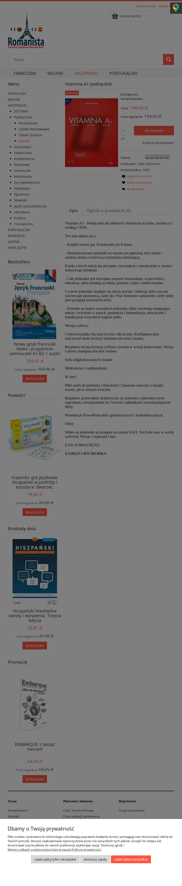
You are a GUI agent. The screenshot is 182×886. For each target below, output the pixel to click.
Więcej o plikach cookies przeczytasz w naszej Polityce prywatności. (54, 849)
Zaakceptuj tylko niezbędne (55, 859)
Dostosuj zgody (95, 859)
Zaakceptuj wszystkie (131, 859)
